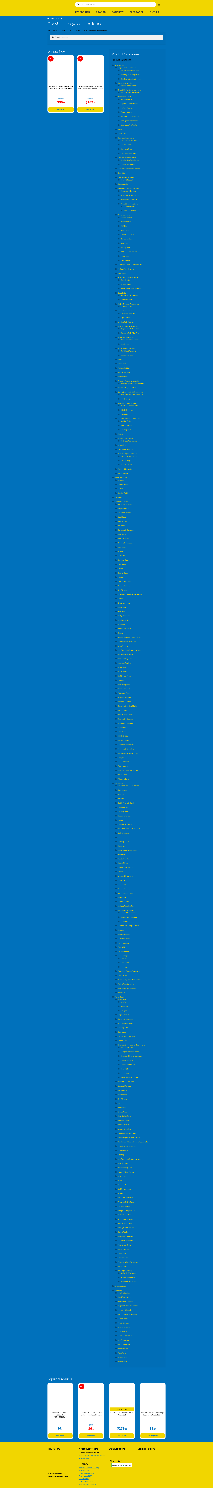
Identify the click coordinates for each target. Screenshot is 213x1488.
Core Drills (125, 1069)
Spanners (124, 921)
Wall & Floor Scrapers (126, 984)
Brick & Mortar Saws (125, 1023)
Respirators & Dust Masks (127, 1314)
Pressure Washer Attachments (132, 383)
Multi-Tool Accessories (126, 348)
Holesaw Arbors (127, 239)
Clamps (120, 577)
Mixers (120, 1180)
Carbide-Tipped (123, 484)
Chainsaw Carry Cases (129, 140)
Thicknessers (123, 1258)
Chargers (124, 1010)
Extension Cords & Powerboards (130, 264)
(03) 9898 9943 (84, 1458)
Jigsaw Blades (126, 318)
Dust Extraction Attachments (132, 395)
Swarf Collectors (124, 938)
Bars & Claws (122, 521)
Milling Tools (126, 247)
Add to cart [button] (61, 109)
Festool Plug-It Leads (126, 269)
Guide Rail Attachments (130, 295)
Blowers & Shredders (125, 543)
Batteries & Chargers (126, 530)
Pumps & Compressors (126, 1210)
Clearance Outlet (121, 501)
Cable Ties (122, 134)
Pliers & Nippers (124, 689)
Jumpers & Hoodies (125, 1310)
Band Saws (122, 517)
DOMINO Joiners (127, 410)
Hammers (121, 846)
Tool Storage (123, 766)
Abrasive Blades (129, 206)
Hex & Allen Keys (124, 620)
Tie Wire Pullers (124, 951)
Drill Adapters (126, 222)
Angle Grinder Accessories (127, 68)
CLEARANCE (137, 12)
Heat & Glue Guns (124, 1116)
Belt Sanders (122, 534)
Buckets (121, 798)
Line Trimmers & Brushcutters (129, 650)
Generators (122, 1107)
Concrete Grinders (127, 1060)
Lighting (121, 1155)
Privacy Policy (84, 1470)
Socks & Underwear (125, 1336)
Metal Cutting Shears (126, 1172)
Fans (119, 1103)
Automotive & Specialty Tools (129, 786)
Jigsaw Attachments (128, 313)
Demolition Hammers (126, 1082)
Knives (120, 633)
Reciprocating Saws (125, 1219)
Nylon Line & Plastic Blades (131, 288)
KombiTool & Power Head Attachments (133, 1142)
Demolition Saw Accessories (128, 188)
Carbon (120, 489)
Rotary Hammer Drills (126, 1228)
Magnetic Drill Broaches (130, 329)
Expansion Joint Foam (129, 103)
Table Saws (122, 1253)
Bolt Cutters (122, 547)
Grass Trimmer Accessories (128, 277)
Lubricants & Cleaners (126, 322)
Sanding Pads (123, 727)
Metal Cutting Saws (125, 659)
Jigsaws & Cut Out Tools (127, 1133)
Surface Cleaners (127, 108)
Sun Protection (123, 1340)
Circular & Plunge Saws (126, 1036)
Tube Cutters (123, 975)
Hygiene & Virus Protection (128, 1306)
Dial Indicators (123, 833)
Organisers (122, 884)
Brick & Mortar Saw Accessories (129, 90)
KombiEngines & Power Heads (129, 637)
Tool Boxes (125, 962)
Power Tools (119, 997)
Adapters (124, 1002)
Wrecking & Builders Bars (127, 988)
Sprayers (121, 757)
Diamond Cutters (124, 1086)
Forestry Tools (123, 841)
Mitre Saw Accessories (126, 337)
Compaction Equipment (130, 1051)
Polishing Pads (126, 425)
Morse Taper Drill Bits (129, 252)
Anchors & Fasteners (125, 504)
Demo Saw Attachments (130, 195)
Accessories (119, 65)
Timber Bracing (126, 112)
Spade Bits (125, 256)
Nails (120, 359)
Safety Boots (123, 1319)
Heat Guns (122, 611)
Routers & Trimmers (125, 719)
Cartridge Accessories (129, 441)
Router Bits (125, 414)
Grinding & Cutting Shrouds (131, 79)
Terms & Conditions (86, 1473)
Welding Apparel (124, 1344)
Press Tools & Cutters (126, 1202)
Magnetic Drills (123, 1163)
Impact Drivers (123, 1125)
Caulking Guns (123, 560)
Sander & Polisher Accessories (129, 419)
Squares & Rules (124, 934)
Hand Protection (124, 1297)
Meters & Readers (124, 663)
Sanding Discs (126, 430)
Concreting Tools (124, 581)
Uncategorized (120, 1286)
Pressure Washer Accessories (128, 381)
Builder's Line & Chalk (126, 803)
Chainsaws (122, 564)
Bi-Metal (121, 480)
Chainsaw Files (126, 149)
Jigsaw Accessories (125, 311)
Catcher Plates (126, 306)
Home (52, 19)
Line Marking (122, 880)
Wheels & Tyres (123, 779)
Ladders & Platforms (125, 876)
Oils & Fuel (122, 364)
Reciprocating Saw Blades (127, 388)
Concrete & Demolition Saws (131, 1056)
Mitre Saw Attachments (130, 340)
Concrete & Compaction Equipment (131, 1045)
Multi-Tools (122, 672)
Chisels (120, 568)
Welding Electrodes (125, 469)
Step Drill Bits (126, 260)
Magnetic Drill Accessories (128, 326)
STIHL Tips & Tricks (86, 1481)
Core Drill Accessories (126, 177)
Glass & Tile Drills (127, 234)
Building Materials (125, 97)
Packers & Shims (124, 368)
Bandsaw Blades (121, 477)
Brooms (121, 794)
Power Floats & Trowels (130, 1077)
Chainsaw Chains (127, 145)
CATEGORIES (82, 12)
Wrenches (121, 993)
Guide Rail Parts (127, 300)
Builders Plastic (126, 99)
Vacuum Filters (126, 465)
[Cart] (158, 5)
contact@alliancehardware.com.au (92, 1455)
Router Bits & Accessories (127, 403)
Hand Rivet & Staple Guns (127, 850)
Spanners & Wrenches (126, 749)
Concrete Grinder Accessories (129, 169)
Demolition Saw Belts (129, 199)
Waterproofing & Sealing (130, 116)
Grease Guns (122, 1112)
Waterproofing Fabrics (129, 121)
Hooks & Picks (123, 863)
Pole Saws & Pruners (125, 1198)
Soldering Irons (123, 1249)
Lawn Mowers (123, 646)
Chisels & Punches (124, 816)
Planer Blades (123, 377)
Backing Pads (126, 421)
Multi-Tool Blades (127, 355)
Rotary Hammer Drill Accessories (130, 392)
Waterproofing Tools (129, 125)
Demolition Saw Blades (129, 204)
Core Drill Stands (127, 180)
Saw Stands (125, 344)
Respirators (122, 710)
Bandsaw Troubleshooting (89, 1467)
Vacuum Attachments (129, 456)
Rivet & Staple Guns (125, 714)
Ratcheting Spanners (129, 917)
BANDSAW (118, 12)
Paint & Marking (124, 372)
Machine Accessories (125, 654)
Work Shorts (122, 1361)
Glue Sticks (122, 273)
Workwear (118, 1290)
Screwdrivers (122, 897)
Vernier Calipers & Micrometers (129, 980)
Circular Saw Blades (128, 164)
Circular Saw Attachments (130, 160)
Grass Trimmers (124, 603)
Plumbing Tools (124, 693)
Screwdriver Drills (124, 1245)
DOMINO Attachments (129, 406)
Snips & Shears (123, 740)
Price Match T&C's (85, 1476)
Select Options (153, 1436)
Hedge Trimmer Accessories (128, 304)
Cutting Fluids (123, 493)
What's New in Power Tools (89, 1484)
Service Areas (84, 1479)
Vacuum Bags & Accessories (128, 454)
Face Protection (124, 1293)
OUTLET (154, 12)
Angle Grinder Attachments (131, 70)
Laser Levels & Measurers (127, 641)
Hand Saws (122, 607)
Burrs (120, 129)
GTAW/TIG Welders (128, 1277)
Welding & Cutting (125, 1271)
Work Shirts (122, 1357)
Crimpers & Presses (125, 824)
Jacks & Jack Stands (125, 867)
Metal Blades (125, 280)
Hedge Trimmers (124, 616)
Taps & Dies (122, 947)
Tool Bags (124, 958)
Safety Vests (122, 1331)
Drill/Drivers (122, 590)
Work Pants (122, 1353)
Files (119, 837)
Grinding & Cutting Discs (130, 74)
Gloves (120, 598)
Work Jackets (123, 1348)
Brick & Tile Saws (127, 1047)
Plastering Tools (124, 684)
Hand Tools (119, 783)
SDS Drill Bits (126, 399)
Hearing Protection (125, 1301)
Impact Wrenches (124, 629)
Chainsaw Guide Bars (128, 153)
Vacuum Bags (126, 460)
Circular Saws (123, 573)
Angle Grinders (123, 508)
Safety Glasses (123, 1323)
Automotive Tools (124, 513)
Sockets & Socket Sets (126, 745)
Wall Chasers (122, 774)
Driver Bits (125, 230)
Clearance (118, 497)
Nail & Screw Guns (124, 676)
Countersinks (123, 184)
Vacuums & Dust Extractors (128, 770)
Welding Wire (123, 473)
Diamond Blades (129, 210)
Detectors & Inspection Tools (129, 829)
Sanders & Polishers (125, 723)
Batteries (121, 525)
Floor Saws (125, 1073)
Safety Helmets (124, 1327)
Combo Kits (122, 1040)
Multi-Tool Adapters (128, 351)
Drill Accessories (124, 215)
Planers (121, 680)
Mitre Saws (122, 667)
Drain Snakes (122, 1094)
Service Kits (122, 445)
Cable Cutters (123, 807)
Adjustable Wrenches (128, 913)
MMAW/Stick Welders (129, 1282)
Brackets (121, 551)
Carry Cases (122, 556)
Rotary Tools (123, 1232)
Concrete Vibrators (128, 1064)
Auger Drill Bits (126, 217)
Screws (120, 434)
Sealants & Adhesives (126, 438)
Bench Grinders (123, 538)
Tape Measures (123, 762)
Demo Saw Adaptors (128, 191)
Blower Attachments (129, 86)
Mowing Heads (126, 284)
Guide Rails (122, 293)
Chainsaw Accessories (126, 138)
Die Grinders (122, 1090)
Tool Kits (124, 967)
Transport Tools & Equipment (129, 971)
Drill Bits (124, 226)
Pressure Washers (124, 697)
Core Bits (121, 173)
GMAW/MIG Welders (128, 1273)
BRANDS (101, 12)
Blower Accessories (125, 83)
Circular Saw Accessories (127, 157)
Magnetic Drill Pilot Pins (130, 333)
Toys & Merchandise (125, 449)
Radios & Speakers (124, 702)
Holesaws (124, 243)
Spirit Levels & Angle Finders (128, 753)
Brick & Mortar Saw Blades (130, 92)
